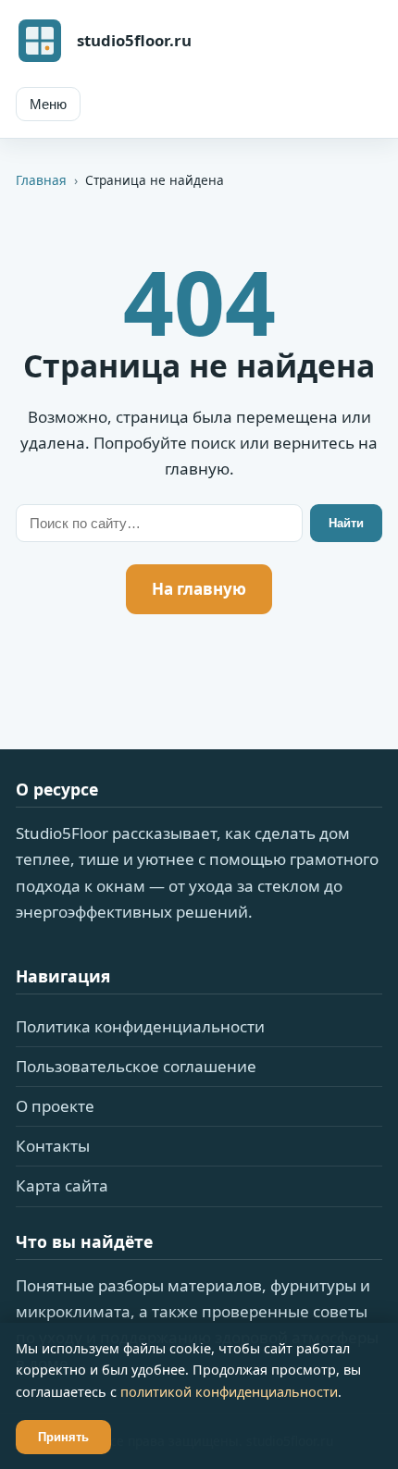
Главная (41, 180)
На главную (199, 588)
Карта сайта (62, 1185)
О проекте (55, 1106)
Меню (48, 104)
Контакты (53, 1145)
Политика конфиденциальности (140, 1026)
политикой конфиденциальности (229, 1392)
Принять (63, 1437)
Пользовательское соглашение (136, 1066)
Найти (346, 523)
